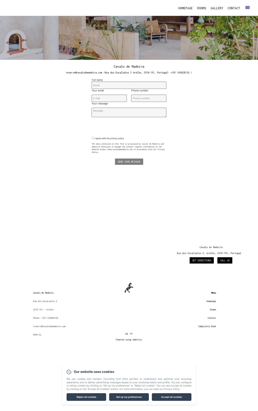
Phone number (139, 90)
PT (131, 334)
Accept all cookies (171, 396)
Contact (234, 8)
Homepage (185, 8)
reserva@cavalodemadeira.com (49, 326)
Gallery (217, 8)
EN (126, 334)
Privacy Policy (171, 389)
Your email (98, 90)
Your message (100, 103)
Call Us (225, 260)
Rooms (201, 8)
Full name (97, 79)
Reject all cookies (86, 396)
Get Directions (201, 260)
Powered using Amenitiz (129, 339)
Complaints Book (207, 326)
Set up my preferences (129, 396)
